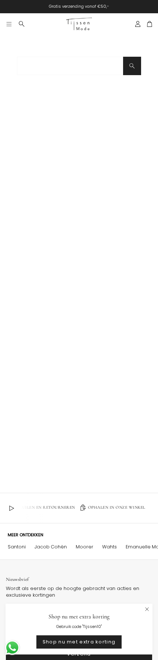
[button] (21, 23)
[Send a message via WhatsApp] (12, 647)
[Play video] (11, 508)
